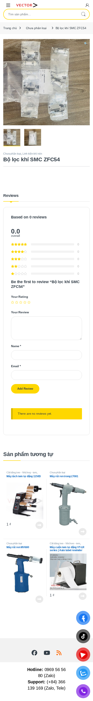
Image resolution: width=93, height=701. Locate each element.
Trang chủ (10, 28)
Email (16, 366)
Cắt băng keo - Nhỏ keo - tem (21, 472)
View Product (38, 525)
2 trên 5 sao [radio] (16, 302)
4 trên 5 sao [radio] (24, 302)
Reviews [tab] (11, 196)
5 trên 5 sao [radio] (28, 302)
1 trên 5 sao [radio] (12, 302)
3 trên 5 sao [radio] (20, 302)
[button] (86, 43)
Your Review (20, 312)
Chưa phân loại (36, 28)
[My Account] (87, 5)
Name (16, 346)
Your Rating (19, 296)
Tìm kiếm (83, 14)
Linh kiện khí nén (32, 153)
